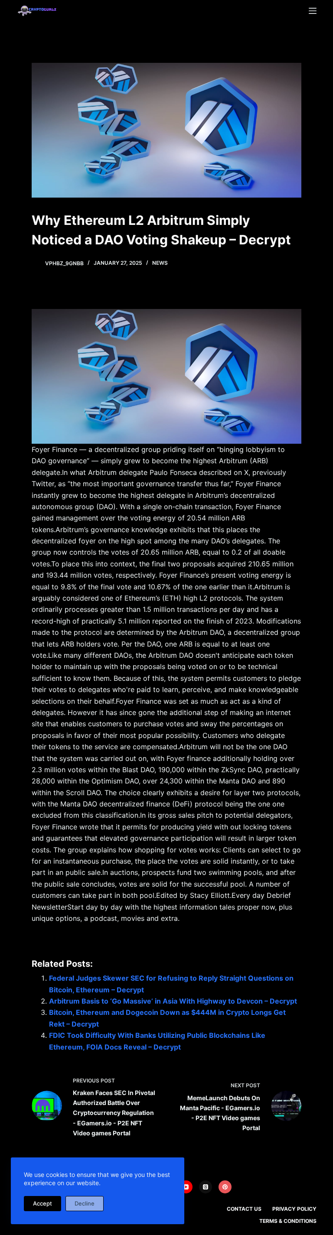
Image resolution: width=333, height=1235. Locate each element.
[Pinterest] (225, 1186)
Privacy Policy (294, 1209)
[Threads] (205, 1186)
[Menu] (313, 11)
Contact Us (244, 1209)
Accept (42, 1203)
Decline (85, 1203)
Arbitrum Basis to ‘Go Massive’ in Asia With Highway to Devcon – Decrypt (173, 1001)
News (160, 263)
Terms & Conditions (288, 1221)
